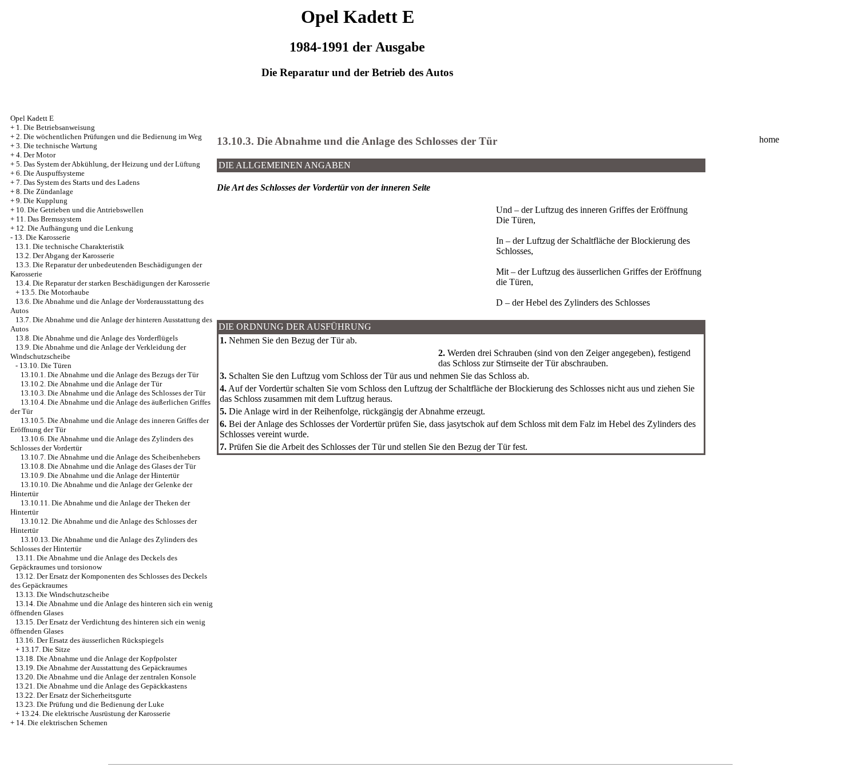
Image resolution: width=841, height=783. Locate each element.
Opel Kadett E (32, 118)
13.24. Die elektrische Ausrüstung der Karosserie (95, 713)
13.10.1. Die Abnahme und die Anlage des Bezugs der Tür (110, 374)
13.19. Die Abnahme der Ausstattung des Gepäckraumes (101, 667)
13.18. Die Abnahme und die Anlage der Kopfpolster (96, 658)
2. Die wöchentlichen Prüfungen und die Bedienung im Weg (109, 136)
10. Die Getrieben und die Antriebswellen (80, 209)
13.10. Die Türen (45, 365)
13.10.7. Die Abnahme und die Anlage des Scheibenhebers (110, 457)
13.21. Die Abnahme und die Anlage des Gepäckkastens (101, 686)
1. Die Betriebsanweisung (55, 127)
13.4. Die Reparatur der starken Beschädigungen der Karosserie (112, 283)
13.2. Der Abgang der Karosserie (64, 255)
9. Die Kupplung (42, 200)
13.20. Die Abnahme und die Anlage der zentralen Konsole (105, 677)
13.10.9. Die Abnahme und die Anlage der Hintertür (100, 475)
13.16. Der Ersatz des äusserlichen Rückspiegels (89, 640)
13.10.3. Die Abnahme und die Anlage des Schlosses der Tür (113, 393)
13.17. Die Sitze (45, 649)
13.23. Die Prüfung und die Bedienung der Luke (89, 704)
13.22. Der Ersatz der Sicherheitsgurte (73, 695)
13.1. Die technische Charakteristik (69, 246)
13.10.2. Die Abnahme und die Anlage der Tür (91, 383)
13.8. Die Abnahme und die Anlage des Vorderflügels (96, 338)
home (769, 139)
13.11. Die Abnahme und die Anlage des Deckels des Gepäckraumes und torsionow (93, 562)
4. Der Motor (35, 155)
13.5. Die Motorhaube (55, 292)
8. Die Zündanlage (44, 191)
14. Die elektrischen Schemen (62, 722)
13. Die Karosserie (42, 237)
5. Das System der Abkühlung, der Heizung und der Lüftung (108, 164)
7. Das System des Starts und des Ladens (78, 182)
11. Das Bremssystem (48, 219)
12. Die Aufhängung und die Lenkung (74, 228)
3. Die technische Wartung (56, 145)
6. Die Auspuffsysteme (50, 173)
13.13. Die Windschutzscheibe (62, 594)
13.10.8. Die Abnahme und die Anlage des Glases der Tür (108, 466)
